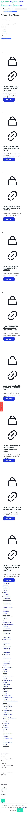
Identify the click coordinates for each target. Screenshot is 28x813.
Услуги (2, 791)
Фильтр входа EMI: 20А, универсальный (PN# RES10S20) (11, 268)
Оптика (5, 671)
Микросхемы (6, 587)
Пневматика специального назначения (7, 629)
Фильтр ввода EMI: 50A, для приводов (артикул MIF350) (11, 148)
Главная (5, 19)
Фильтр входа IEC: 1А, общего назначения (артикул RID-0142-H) (10, 327)
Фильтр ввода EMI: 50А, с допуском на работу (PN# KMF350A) (11, 208)
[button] (1, 406)
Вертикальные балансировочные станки (8, 697)
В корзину (9, 99)
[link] (12, 30)
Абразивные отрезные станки (6, 691)
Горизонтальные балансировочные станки (8, 706)
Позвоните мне (8, 9)
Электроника (6, 615)
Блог (2, 792)
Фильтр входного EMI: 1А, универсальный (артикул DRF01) (11, 387)
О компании (4, 789)
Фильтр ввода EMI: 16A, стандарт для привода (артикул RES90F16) (11, 88)
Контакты (3, 794)
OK (20, 810)
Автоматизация (7, 688)
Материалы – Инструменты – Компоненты (7, 658)
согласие (24, 807)
